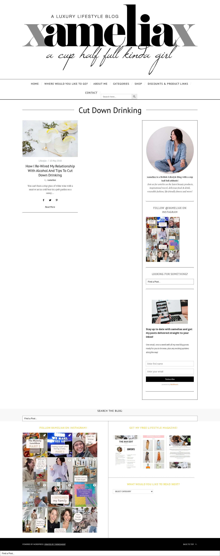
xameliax (51, 179)
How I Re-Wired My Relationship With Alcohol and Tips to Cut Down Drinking (50, 170)
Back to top (188, 544)
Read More (50, 207)
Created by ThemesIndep (55, 544)
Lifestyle (43, 160)
